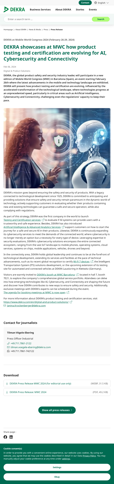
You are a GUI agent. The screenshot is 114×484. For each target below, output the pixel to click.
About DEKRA (63, 9)
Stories (80, 9)
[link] (101, 2)
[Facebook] (5, 437)
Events (93, 9)
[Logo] (15, 9)
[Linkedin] (11, 437)
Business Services (40, 9)
